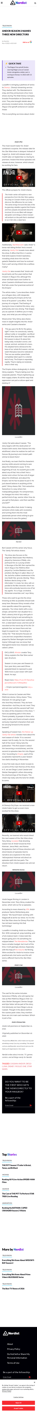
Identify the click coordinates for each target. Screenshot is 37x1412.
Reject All (18, 1403)
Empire (20, 754)
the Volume (19, 950)
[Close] (34, 1382)
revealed (15, 841)
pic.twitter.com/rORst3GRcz (16, 683)
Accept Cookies (18, 1408)
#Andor (18, 652)
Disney (11, 1066)
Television (7, 26)
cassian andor (17, 1064)
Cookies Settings (18, 1397)
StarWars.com (18, 245)
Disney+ (7, 87)
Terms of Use (13, 1362)
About (10, 1344)
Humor (5, 1189)
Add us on (25, 42)
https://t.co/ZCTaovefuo (24, 680)
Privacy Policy (13, 1349)
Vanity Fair (6, 271)
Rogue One (20, 1066)
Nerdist (6, 41)
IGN (27, 909)
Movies (5, 1175)
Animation (7, 1203)
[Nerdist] (18, 3)
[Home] (11, 1335)
